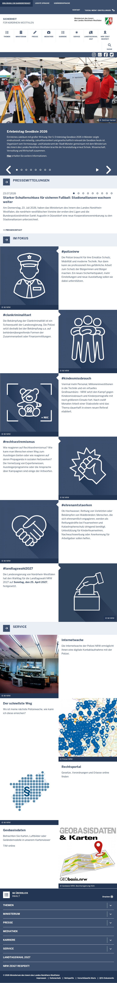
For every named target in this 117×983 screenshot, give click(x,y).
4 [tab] (31, 170)
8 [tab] (50, 170)
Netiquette (69, 978)
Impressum (41, 978)
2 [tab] (21, 170)
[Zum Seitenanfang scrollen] (111, 977)
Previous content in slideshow (8, 170)
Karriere (9, 940)
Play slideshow (98, 170)
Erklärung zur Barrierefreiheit (16, 3)
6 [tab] (40, 170)
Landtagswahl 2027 (16, 957)
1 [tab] (17, 170)
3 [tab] (26, 170)
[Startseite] (93, 21)
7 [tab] (45, 170)
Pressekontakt (13, 230)
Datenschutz (55, 978)
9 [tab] (111, 193)
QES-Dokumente (106, 978)
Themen (8, 905)
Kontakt (76, 10)
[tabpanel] (58, 114)
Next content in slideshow (108, 170)
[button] (99, 10)
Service (8, 948)
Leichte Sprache (42, 3)
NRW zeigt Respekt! (16, 966)
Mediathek (10, 931)
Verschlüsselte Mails (86, 978)
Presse (8, 922)
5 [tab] (36, 170)
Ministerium (11, 913)
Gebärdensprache (62, 3)
